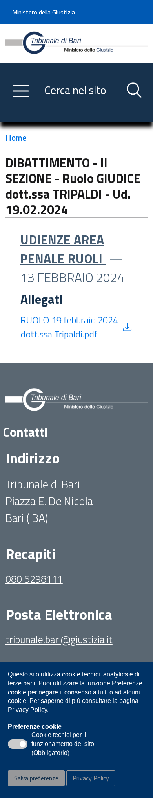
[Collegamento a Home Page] (76, 42)
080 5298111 (34, 578)
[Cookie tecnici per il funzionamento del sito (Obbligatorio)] (17, 744)
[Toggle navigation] (11, 114)
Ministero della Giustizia (43, 12)
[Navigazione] (21, 91)
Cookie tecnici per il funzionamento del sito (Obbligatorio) (62, 744)
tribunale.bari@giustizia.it (59, 639)
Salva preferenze (36, 778)
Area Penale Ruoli (63, 249)
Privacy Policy (91, 778)
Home (16, 137)
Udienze (47, 239)
